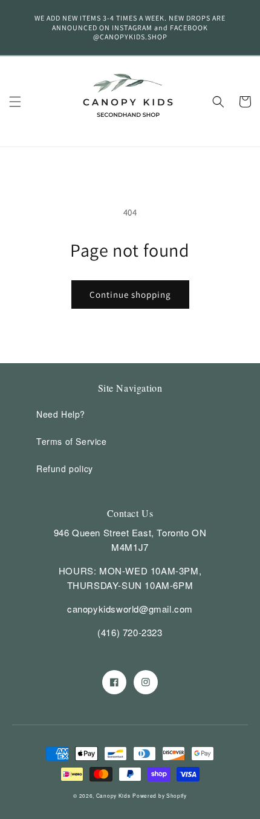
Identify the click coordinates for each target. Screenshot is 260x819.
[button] (15, 101)
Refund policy (64, 468)
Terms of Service (71, 441)
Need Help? (60, 414)
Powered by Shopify (159, 795)
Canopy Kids (113, 795)
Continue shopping (130, 294)
